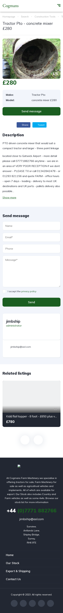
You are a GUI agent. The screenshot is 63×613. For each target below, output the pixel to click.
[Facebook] (14, 603)
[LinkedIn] (50, 603)
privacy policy (28, 291)
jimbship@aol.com (31, 519)
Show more (9, 197)
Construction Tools (45, 16)
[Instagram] (32, 603)
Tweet (41, 124)
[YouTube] (41, 603)
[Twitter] (23, 603)
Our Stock (12, 563)
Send (31, 302)
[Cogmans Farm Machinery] (11, 6)
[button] (31, 111)
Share (24, 124)
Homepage (9, 16)
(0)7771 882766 (31, 510)
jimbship (13, 321)
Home (10, 555)
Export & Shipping (18, 571)
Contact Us (13, 579)
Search (25, 16)
